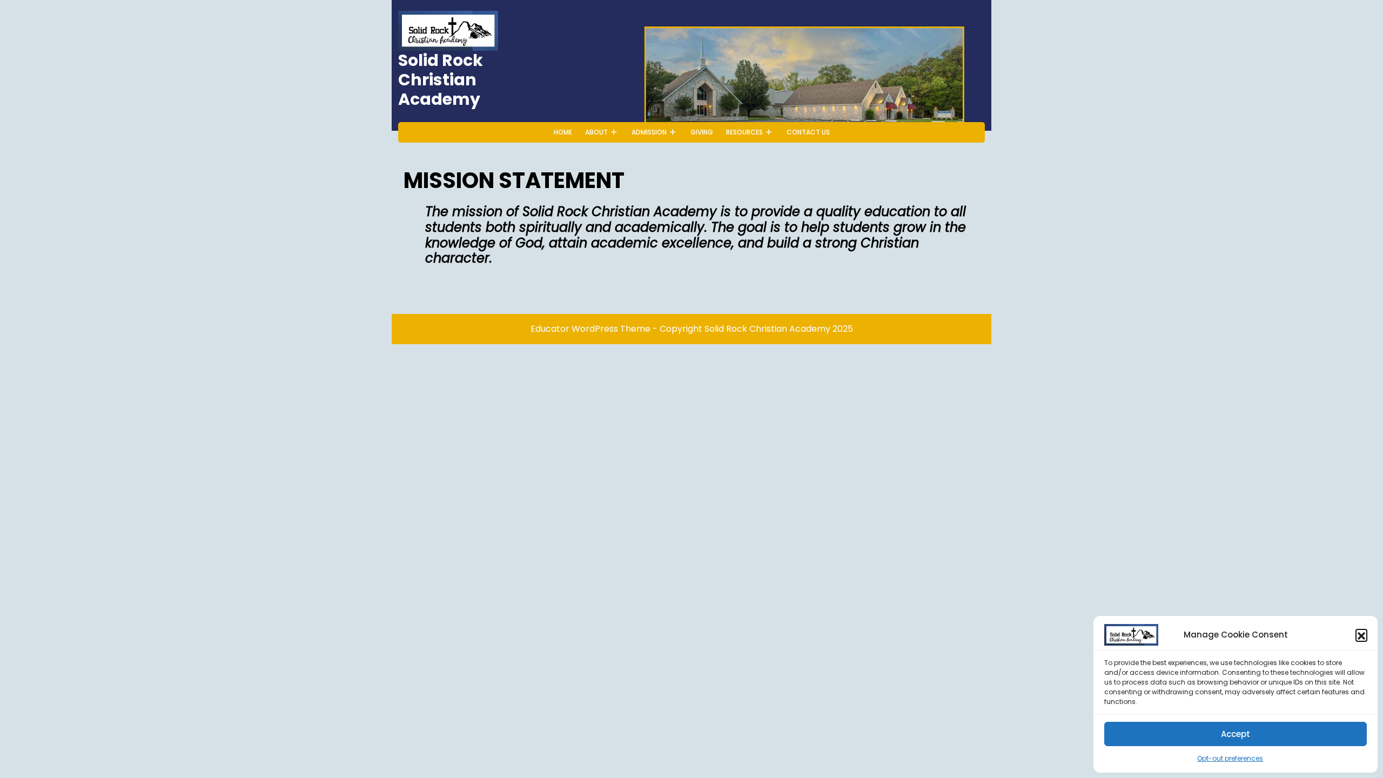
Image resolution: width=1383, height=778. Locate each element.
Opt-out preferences (1230, 758)
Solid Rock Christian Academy (440, 80)
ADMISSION (649, 132)
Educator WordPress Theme (590, 329)
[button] (1361, 634)
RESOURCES (744, 132)
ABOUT (596, 132)
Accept (1235, 734)
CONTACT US (808, 132)
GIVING (701, 132)
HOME (563, 132)
